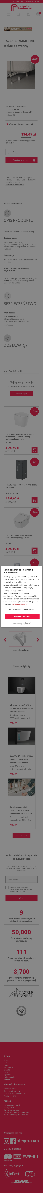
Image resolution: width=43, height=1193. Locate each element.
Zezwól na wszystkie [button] (22, 616)
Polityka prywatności (20, 604)
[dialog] (21, 596)
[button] (21, 609)
